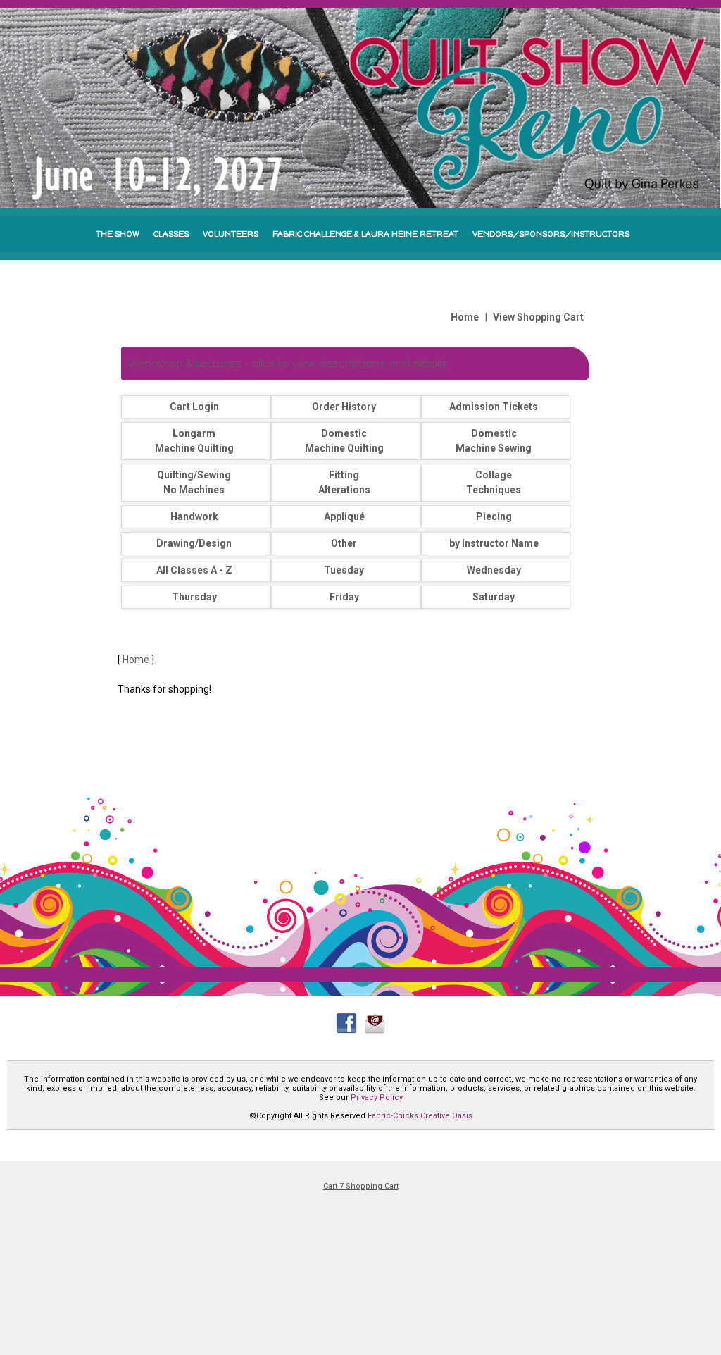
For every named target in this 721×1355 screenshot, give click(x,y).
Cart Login (194, 406)
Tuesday (344, 570)
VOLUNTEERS (230, 234)
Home (465, 317)
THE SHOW (117, 234)
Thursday (194, 596)
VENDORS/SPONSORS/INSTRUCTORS (550, 234)
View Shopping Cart (538, 317)
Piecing (494, 516)
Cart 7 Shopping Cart (361, 1186)
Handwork (194, 516)
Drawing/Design (194, 543)
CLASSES (171, 234)
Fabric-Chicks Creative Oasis (420, 1115)
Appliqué (344, 516)
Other (344, 543)
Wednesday (494, 570)
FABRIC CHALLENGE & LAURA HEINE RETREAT (365, 234)
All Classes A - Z (194, 570)
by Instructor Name (494, 543)
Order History (344, 406)
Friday (344, 596)
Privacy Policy (377, 1097)
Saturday (493, 596)
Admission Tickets (493, 406)
